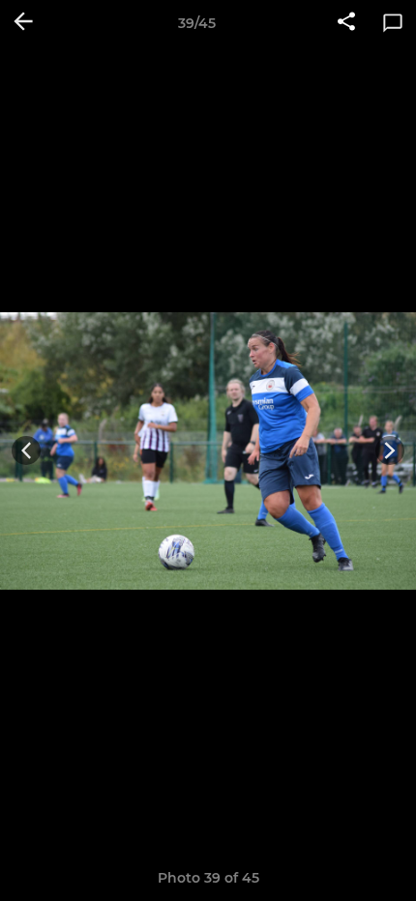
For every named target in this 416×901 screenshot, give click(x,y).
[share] (346, 23)
